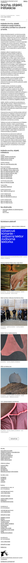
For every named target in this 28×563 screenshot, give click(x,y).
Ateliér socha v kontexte (7, 158)
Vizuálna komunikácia (6, 532)
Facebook (3, 478)
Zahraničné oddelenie (7, 455)
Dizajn (22, 395)
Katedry (18, 15)
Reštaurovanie (5, 525)
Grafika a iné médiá (6, 528)
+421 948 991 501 (5, 510)
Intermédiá (4, 526)
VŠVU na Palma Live (6, 366)
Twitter (2, 480)
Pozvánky (3, 291)
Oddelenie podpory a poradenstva (10, 452)
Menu (25, 1)
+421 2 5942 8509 (5, 541)
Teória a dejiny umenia (7, 498)
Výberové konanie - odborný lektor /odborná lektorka (13, 227)
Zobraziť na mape (5, 495)
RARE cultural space (6, 459)
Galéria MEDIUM (5, 458)
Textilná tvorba (5, 396)
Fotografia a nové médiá (7, 529)
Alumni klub (14, 293)
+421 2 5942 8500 (5, 493)
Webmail (3, 467)
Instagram (3, 477)
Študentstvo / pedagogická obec (8, 15)
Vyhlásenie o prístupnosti (8, 561)
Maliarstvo (3, 500)
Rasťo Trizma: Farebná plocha (9, 333)
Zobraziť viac (14, 438)
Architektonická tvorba (7, 501)
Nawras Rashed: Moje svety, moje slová (11, 262)
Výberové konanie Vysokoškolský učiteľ (11, 256)
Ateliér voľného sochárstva (8, 156)
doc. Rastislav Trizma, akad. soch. (10, 170)
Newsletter (4, 468)
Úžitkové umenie (13, 396)
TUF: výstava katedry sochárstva (10, 401)
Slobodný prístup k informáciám (9, 471)
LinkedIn (3, 481)
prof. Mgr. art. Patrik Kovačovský (9, 168)
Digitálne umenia (5, 517)
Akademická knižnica (6, 456)
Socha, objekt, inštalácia (13, 291)
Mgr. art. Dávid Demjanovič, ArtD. (9, 171)
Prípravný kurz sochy (6, 159)
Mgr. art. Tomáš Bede (6, 178)
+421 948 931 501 (5, 491)
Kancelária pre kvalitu (6, 450)
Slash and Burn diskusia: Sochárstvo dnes (12, 297)
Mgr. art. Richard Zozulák (7, 182)
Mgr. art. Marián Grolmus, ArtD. (9, 173)
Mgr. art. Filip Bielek (6, 195)
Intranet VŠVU (4, 465)
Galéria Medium (11, 326)
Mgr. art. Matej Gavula (6, 174)
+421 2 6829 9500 (5, 512)
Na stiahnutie (4, 470)
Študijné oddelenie (6, 453)
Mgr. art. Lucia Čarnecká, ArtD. (9, 164)
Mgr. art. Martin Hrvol (6, 176)
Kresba (3, 519)
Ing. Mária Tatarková (6, 186)
